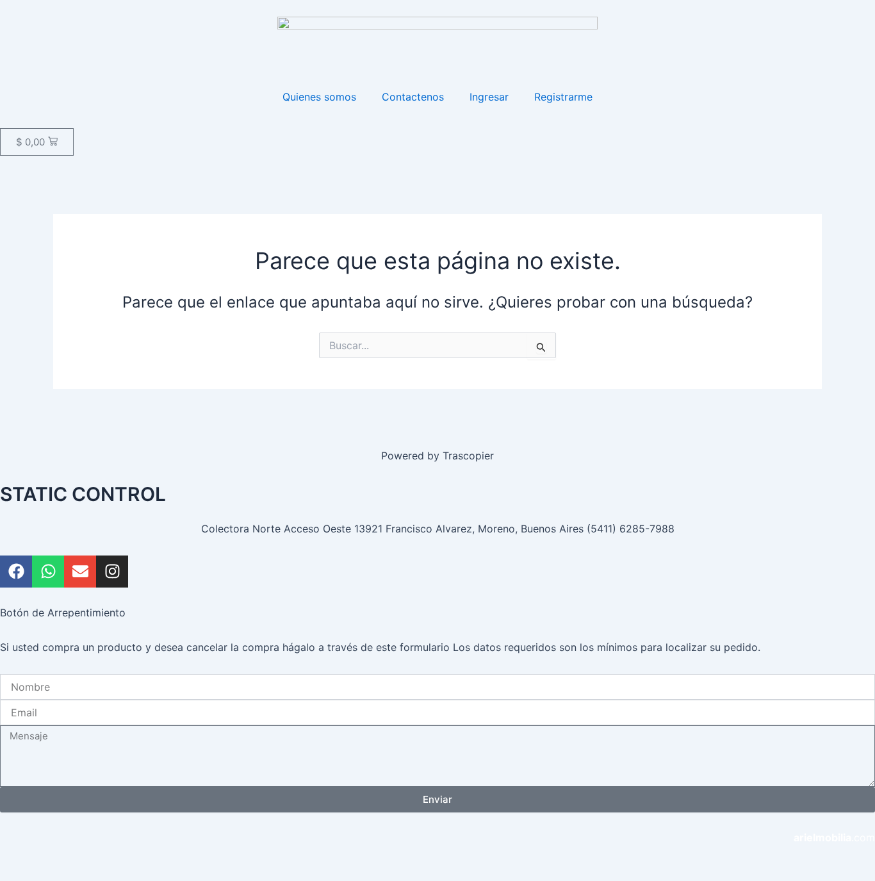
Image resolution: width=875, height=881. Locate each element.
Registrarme (563, 96)
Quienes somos (319, 96)
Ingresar (489, 96)
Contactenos (413, 96)
